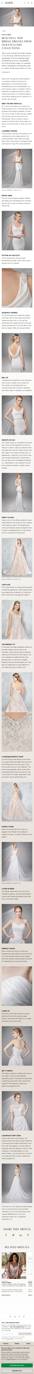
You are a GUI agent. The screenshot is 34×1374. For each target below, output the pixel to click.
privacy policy (10, 1338)
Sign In (32, 3)
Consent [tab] (5, 1343)
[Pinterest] (19, 1316)
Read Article (6, 1295)
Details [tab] (17, 1343)
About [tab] (28, 1343)
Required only (17, 1370)
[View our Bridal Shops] (28, 3)
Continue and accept (17, 1365)
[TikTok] (14, 1316)
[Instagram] (23, 1316)
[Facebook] (10, 1316)
